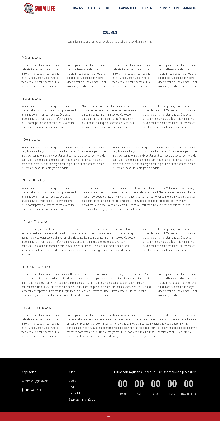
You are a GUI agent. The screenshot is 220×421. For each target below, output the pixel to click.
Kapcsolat (74, 393)
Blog (71, 387)
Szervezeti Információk (82, 399)
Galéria (72, 380)
